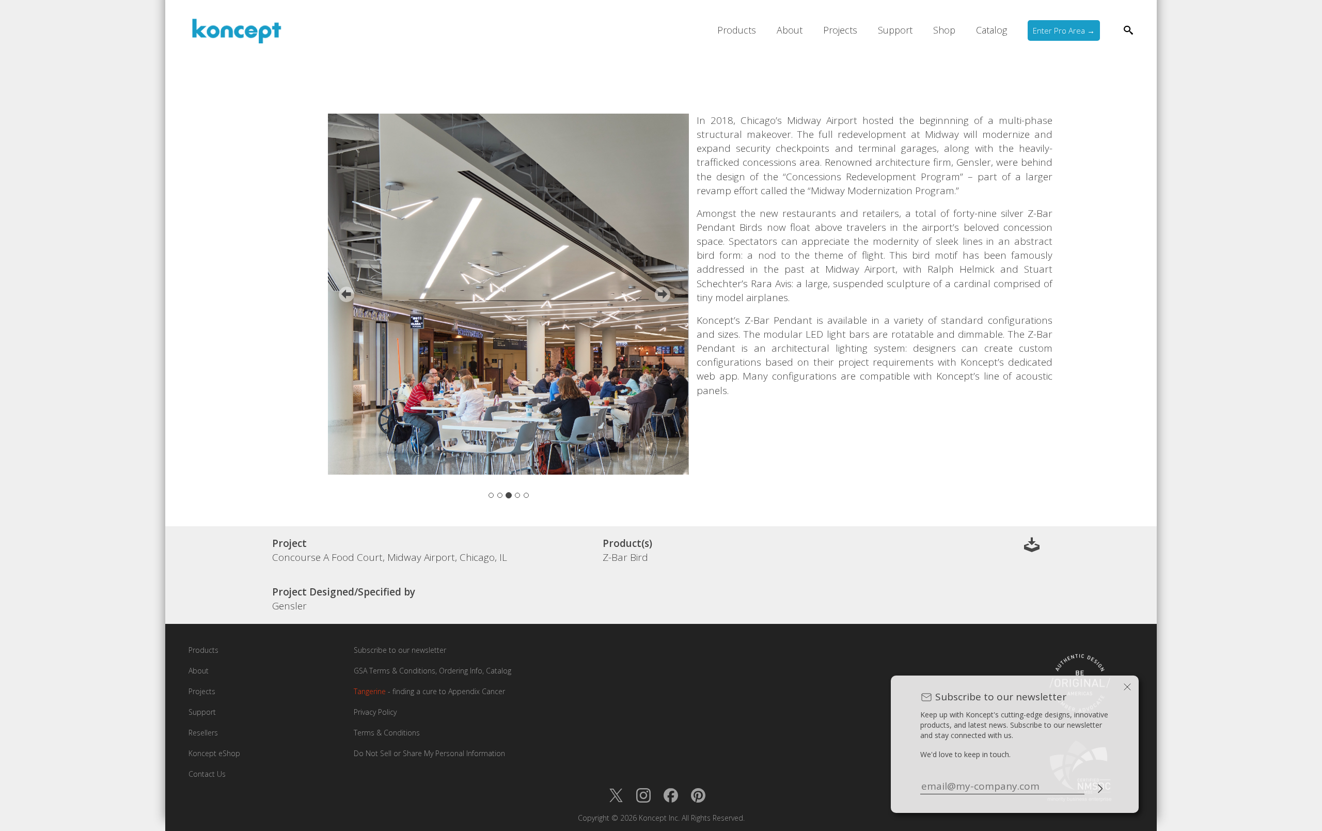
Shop (944, 30)
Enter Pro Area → (1064, 30)
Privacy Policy (375, 712)
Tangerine (370, 691)
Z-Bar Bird (625, 557)
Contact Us (207, 774)
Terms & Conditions (387, 733)
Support (895, 30)
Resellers (203, 733)
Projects (840, 30)
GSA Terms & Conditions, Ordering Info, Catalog (432, 671)
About (789, 30)
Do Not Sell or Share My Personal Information (429, 753)
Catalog (991, 30)
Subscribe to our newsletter (400, 650)
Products (736, 30)
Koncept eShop (214, 753)
